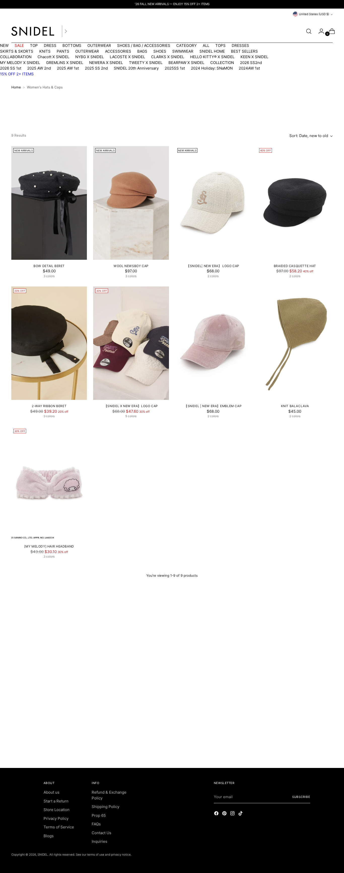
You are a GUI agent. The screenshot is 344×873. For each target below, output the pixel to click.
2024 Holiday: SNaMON (212, 68)
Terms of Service (59, 827)
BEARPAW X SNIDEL (186, 62)
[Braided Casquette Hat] (295, 203)
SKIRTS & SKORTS (16, 51)
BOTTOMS (71, 45)
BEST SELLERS (244, 51)
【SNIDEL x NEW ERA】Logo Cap (131, 406)
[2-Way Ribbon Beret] (49, 343)
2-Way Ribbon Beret (49, 406)
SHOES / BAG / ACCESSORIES (143, 45)
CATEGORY (186, 45)
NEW (4, 45)
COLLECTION (222, 62)
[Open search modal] (309, 31)
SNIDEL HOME (212, 51)
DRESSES (240, 45)
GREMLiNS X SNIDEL (64, 62)
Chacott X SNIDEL (53, 56)
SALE (19, 45)
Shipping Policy (105, 806)
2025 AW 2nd (39, 68)
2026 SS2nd (251, 62)
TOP (34, 45)
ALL (206, 45)
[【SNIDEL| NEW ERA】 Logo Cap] (213, 203)
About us (51, 792)
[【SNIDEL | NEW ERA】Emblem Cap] (213, 343)
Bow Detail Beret (49, 266)
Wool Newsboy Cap (131, 266)
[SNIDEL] (32, 31)
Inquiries (99, 841)
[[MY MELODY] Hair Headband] (49, 483)
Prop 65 (99, 815)
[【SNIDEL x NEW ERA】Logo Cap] (131, 343)
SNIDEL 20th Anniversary (136, 68)
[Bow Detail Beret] (49, 203)
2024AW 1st (249, 68)
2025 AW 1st (68, 68)
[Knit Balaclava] (295, 343)
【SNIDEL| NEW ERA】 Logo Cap (213, 266)
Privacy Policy (56, 818)
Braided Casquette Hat (295, 266)
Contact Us (101, 832)
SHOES (159, 51)
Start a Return (56, 801)
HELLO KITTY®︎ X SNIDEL (212, 56)
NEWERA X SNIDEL (106, 62)
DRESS (50, 45)
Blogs (49, 835)
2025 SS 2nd (96, 68)
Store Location (57, 809)
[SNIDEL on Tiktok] (241, 814)
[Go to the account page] (319, 31)
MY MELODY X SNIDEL (20, 62)
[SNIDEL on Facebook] (217, 814)
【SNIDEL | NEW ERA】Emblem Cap (213, 406)
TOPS (220, 45)
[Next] (66, 31)
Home (16, 87)
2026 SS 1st (10, 68)
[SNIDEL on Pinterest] (225, 814)
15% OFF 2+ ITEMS (17, 74)
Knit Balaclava (295, 406)
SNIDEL (43, 854)
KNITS (45, 51)
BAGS (142, 51)
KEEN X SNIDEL (254, 56)
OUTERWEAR (99, 45)
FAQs (96, 824)
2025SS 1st (175, 68)
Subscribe (301, 797)
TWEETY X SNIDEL (145, 62)
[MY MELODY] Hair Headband (49, 546)
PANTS (63, 51)
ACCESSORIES (118, 51)
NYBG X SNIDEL (89, 56)
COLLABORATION (15, 56)
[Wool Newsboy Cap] (131, 203)
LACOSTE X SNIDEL (127, 56)
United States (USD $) (314, 14)
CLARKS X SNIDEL (167, 56)
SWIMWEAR (182, 51)
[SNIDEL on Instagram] (233, 814)
